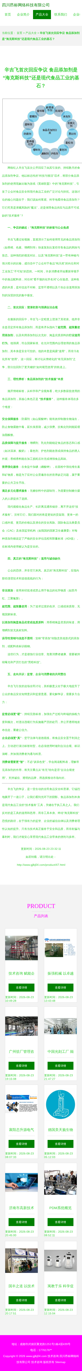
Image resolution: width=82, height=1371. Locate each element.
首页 (8, 14)
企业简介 (23, 14)
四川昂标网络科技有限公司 (26, 5)
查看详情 (21, 987)
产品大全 (42, 14)
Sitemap (60, 1362)
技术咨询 (53, 1356)
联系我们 (60, 14)
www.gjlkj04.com (36, 1356)
